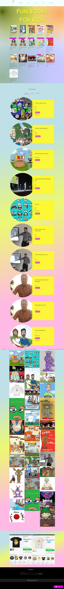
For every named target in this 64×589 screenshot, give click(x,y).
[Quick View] (14, 29)
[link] (26, 93)
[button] (59, 2)
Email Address (22, 572)
